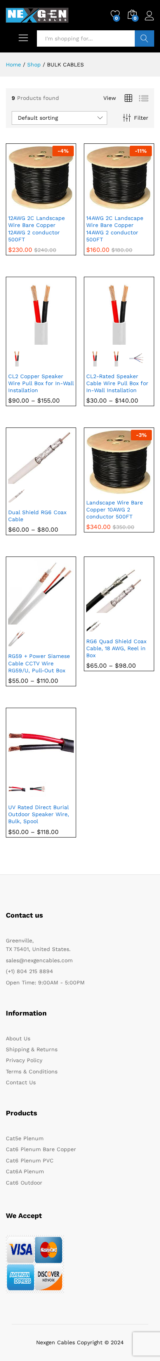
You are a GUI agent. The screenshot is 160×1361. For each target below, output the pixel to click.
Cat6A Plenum (25, 1171)
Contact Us (21, 1082)
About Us (18, 1038)
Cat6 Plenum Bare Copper (41, 1149)
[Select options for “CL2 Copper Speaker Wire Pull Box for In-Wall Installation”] (22, 340)
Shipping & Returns (31, 1049)
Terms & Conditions (31, 1071)
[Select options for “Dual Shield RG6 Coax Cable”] (22, 479)
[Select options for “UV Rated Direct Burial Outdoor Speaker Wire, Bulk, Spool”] (22, 771)
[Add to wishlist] (57, 205)
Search (144, 38)
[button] (22, 205)
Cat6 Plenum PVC (30, 1160)
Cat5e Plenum (24, 1138)
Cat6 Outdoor (24, 1183)
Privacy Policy (24, 1060)
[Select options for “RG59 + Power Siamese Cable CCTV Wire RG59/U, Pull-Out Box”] (22, 619)
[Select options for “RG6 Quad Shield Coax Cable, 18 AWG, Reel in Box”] (100, 608)
